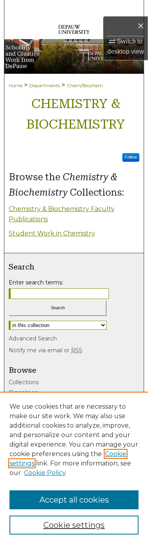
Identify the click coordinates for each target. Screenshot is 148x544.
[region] (74, 468)
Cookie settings (74, 525)
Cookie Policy (45, 473)
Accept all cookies (74, 500)
